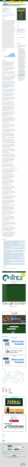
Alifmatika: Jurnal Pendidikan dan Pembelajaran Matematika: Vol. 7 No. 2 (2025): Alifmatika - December (14, 254)
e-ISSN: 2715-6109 (13, 282)
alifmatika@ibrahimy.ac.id (19, 453)
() (14, 397)
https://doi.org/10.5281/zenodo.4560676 (7, 184)
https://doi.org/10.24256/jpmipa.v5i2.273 (7, 122)
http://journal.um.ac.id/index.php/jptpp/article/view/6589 (9, 142)
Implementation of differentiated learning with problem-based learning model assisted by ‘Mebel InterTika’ (14, 241)
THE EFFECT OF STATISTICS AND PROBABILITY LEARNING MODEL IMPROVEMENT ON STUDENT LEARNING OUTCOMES (14, 243)
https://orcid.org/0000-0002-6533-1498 (6, 9)
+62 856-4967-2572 (6, 453)
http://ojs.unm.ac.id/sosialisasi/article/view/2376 (8, 162)
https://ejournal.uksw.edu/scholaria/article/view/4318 (8, 137)
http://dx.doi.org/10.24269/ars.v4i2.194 (6, 220)
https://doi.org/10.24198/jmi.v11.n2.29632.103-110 (8, 110)
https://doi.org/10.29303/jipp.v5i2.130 (6, 127)
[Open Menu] (2, 0)
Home (3, 2)
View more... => (21, 449)
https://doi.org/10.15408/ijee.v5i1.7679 (6, 194)
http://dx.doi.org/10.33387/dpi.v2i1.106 (7, 198)
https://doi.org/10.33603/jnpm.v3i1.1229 (7, 95)
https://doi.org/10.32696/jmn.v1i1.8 (7, 131)
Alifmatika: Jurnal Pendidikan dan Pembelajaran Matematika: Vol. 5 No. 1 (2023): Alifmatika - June (14, 256)
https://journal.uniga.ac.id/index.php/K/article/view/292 (8, 104)
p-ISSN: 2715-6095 (13, 283)
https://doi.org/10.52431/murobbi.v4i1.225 (8, 91)
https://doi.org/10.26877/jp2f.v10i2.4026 (7, 100)
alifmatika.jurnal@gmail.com (6, 454)
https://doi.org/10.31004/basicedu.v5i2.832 (7, 189)
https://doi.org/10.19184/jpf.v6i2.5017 (6, 147)
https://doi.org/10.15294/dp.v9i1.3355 (6, 225)
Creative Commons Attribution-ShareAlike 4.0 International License (22, 59)
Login (12, 332)
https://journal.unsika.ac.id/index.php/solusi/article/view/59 (9, 156)
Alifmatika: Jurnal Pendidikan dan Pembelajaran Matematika (22, 52)
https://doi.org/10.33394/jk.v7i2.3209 (7, 236)
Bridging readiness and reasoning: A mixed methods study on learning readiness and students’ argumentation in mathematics (14, 247)
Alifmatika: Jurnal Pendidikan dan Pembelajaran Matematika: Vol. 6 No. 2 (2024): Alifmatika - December (15, 241)
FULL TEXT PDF (19, 22)
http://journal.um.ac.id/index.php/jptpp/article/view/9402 (9, 204)
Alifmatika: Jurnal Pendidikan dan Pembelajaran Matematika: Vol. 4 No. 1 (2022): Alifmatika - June (14, 243)
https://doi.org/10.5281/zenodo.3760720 (7, 178)
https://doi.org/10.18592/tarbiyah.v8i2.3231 (7, 230)
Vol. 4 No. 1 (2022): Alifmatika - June (10, 2)
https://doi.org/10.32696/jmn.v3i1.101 (6, 152)
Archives (5, 2)
